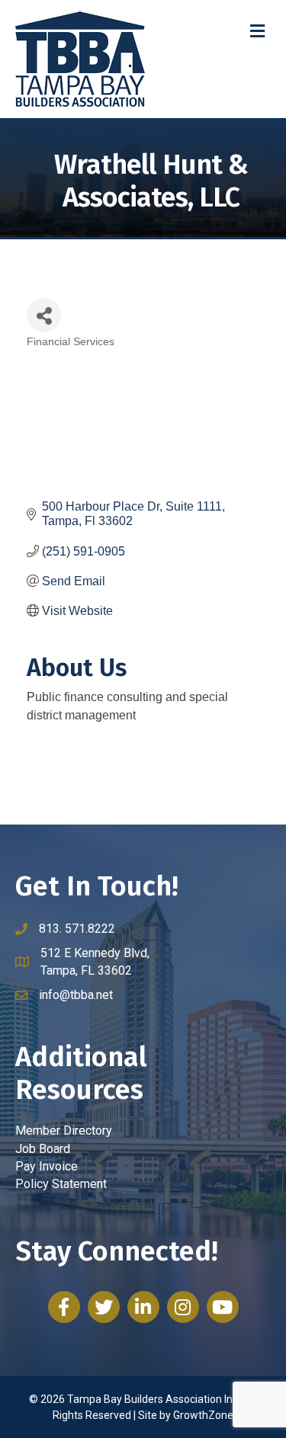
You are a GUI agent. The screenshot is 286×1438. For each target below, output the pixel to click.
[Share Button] (44, 315)
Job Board (42, 1149)
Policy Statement (61, 1184)
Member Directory (63, 1130)
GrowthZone (203, 1415)
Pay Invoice (46, 1166)
